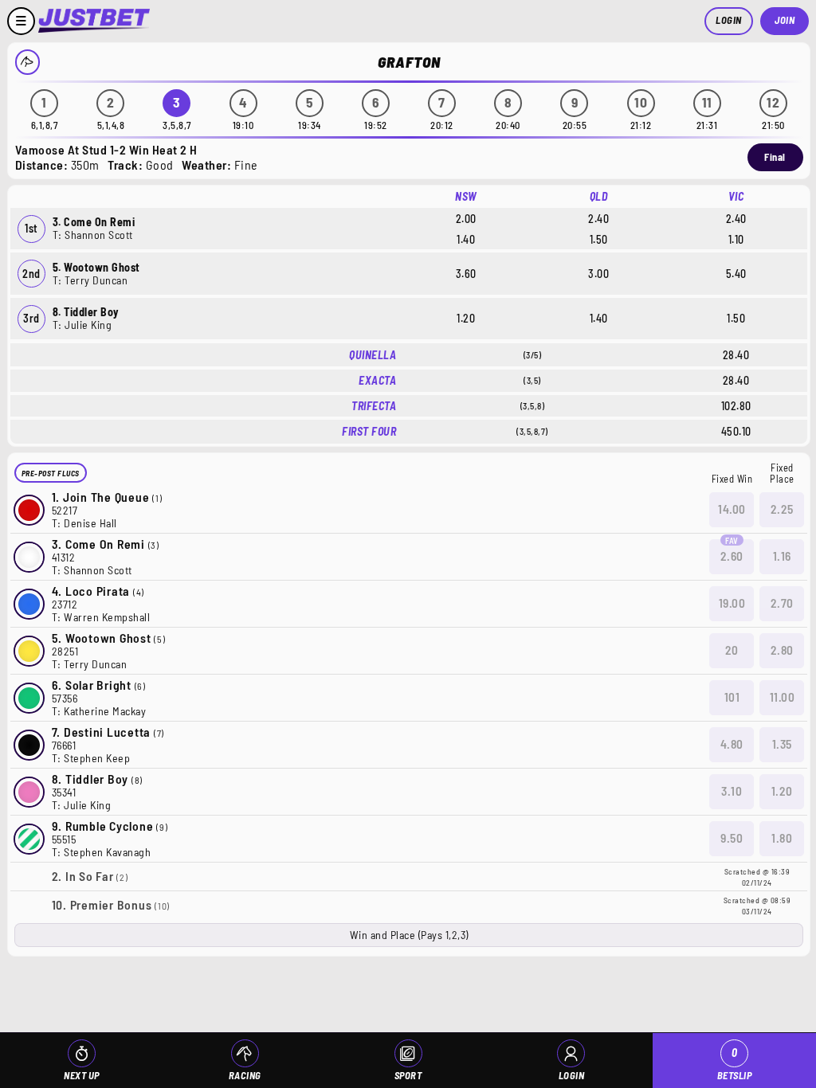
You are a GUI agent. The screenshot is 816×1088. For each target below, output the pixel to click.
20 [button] (732, 650)
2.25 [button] (782, 509)
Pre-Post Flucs (51, 473)
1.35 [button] (782, 744)
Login (729, 20)
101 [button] (732, 697)
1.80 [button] (781, 838)
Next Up (82, 1075)
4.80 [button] (731, 744)
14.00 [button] (732, 509)
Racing (245, 1075)
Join (784, 20)
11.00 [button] (782, 697)
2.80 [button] (782, 650)
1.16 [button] (782, 556)
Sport (408, 1075)
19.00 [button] (732, 603)
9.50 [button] (731, 838)
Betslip (734, 1064)
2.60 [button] (731, 556)
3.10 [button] (731, 791)
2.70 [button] (782, 603)
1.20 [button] (782, 791)
